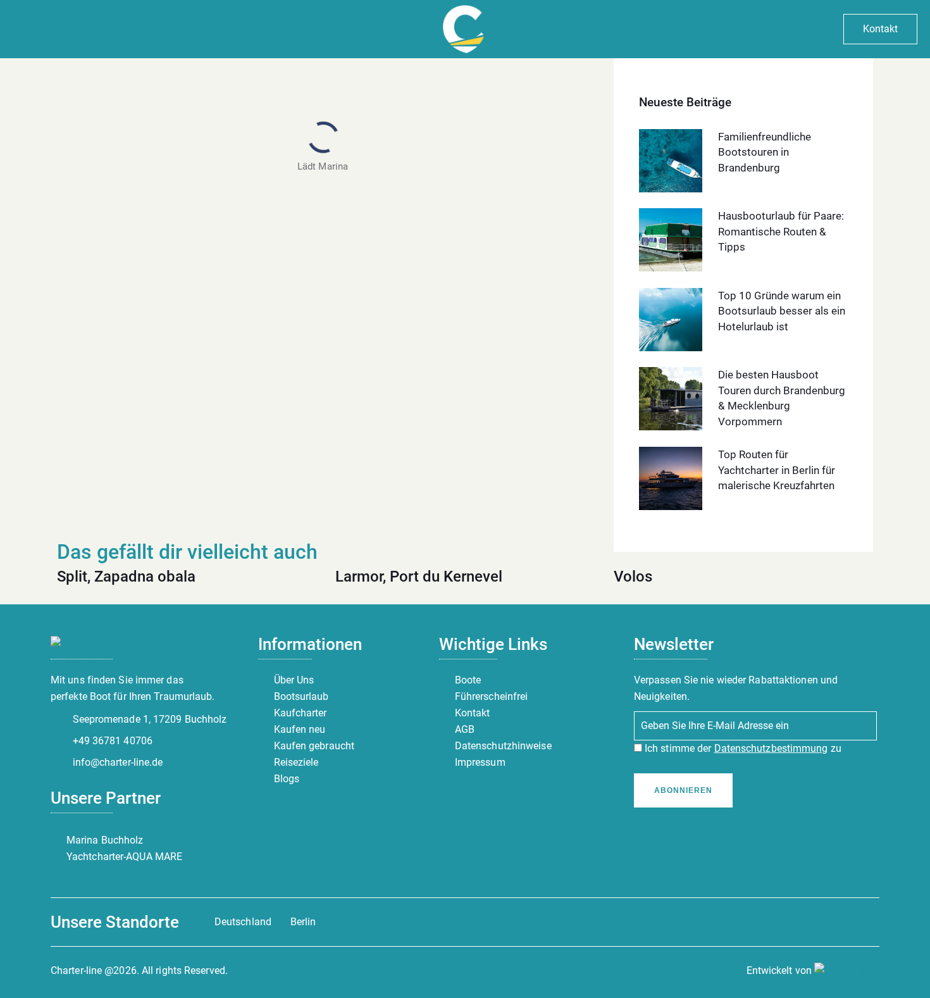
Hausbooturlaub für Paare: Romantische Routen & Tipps (781, 231)
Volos (633, 576)
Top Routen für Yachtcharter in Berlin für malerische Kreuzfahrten (776, 470)
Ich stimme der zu (741, 748)
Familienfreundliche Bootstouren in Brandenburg (764, 152)
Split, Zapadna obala (126, 576)
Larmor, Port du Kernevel (418, 576)
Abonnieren (683, 790)
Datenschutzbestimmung (771, 748)
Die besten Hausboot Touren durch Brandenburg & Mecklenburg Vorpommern (781, 398)
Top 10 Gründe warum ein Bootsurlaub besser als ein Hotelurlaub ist (781, 311)
